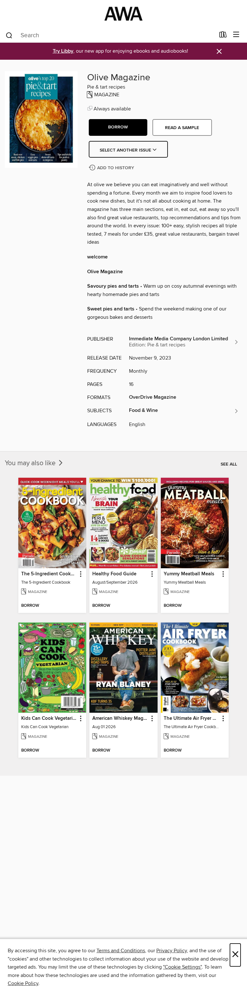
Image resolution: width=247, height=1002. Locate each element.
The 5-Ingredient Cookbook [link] (49, 574)
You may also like (31, 463)
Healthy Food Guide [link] (114, 574)
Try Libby (63, 51)
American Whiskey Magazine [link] (120, 718)
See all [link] (229, 464)
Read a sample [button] (182, 128)
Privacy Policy (171, 950)
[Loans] (223, 36)
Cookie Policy (23, 983)
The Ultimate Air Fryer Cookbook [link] (192, 718)
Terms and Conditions (120, 950)
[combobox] (110, 35)
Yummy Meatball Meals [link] (189, 574)
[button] (118, 127)
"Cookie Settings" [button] (182, 967)
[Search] (9, 35)
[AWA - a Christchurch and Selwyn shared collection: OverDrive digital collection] (123, 13)
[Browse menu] (236, 34)
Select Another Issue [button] (126, 150)
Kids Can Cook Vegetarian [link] (49, 718)
